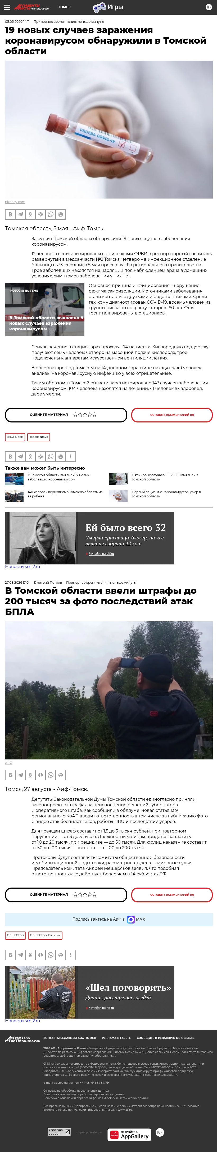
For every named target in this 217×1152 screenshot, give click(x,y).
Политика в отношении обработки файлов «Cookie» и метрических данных (95, 1098)
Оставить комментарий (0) (172, 415)
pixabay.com (15, 202)
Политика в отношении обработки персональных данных (83, 1094)
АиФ (8, 763)
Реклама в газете (116, 1038)
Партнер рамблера (89, 1132)
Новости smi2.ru (22, 566)
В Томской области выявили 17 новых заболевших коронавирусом (58, 477)
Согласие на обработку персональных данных (76, 1090)
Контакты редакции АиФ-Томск (69, 1038)
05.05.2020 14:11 (17, 22)
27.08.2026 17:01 (17, 582)
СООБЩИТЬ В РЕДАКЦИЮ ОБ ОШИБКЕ (166, 1038)
